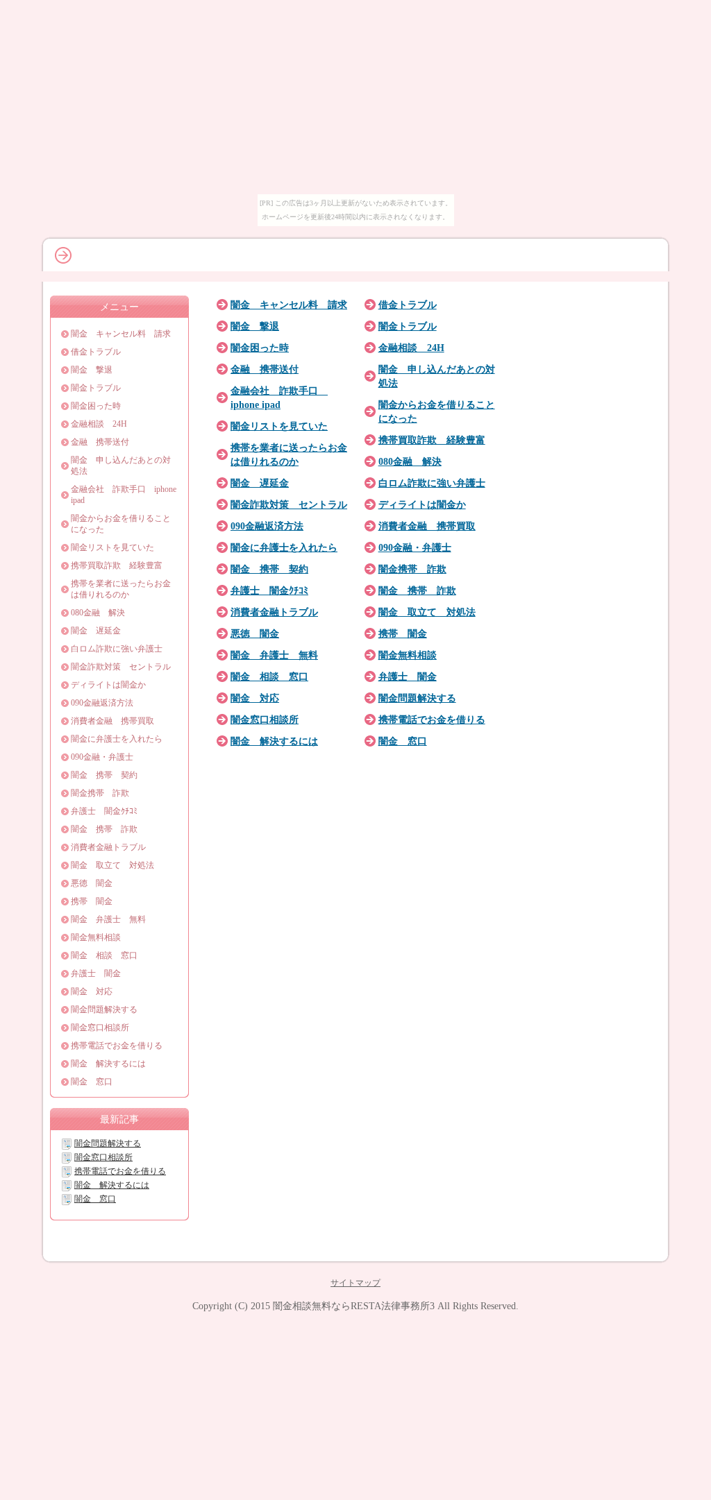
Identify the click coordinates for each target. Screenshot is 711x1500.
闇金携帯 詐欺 (412, 568)
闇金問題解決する (417, 698)
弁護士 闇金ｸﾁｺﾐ (269, 590)
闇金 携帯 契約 (269, 568)
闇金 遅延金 (260, 482)
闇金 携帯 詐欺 (417, 590)
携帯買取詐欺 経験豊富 (431, 439)
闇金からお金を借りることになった (121, 523)
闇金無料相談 (407, 654)
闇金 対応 (255, 698)
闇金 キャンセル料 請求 (289, 304)
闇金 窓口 (402, 741)
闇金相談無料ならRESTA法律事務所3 (354, 1305)
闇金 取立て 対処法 (427, 611)
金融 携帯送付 (265, 369)
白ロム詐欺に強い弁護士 (431, 482)
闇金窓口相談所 (265, 719)
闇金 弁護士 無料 (274, 654)
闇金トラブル (407, 326)
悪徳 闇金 (255, 633)
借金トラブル (407, 304)
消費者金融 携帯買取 (427, 525)
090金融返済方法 (267, 525)
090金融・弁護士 (414, 547)
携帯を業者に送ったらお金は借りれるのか (121, 589)
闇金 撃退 (255, 326)
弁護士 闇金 (407, 676)
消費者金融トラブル (274, 611)
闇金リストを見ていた (279, 426)
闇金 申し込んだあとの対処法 (121, 465)
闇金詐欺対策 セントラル (289, 504)
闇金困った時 (260, 347)
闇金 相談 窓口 (269, 676)
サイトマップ (355, 1283)
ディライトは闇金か (422, 504)
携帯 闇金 (402, 633)
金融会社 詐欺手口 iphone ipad (123, 494)
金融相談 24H (411, 347)
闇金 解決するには (274, 741)
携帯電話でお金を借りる (431, 719)
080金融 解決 (410, 461)
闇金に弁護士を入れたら (284, 547)
